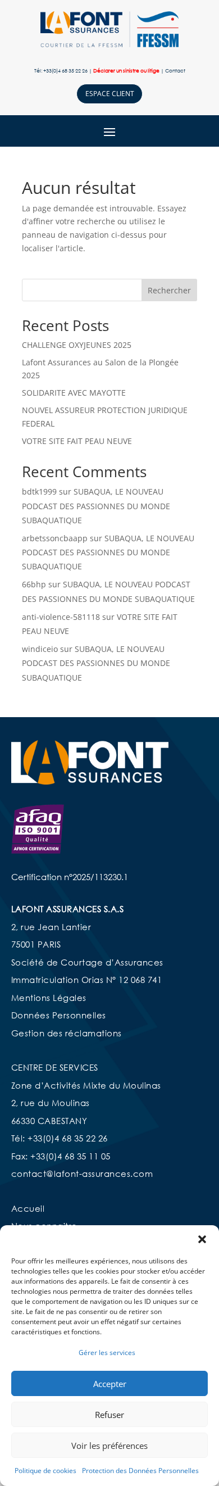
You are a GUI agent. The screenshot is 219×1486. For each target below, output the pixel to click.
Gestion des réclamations (66, 1033)
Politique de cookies (45, 1470)
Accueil (28, 1208)
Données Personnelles (58, 1015)
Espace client (109, 93)
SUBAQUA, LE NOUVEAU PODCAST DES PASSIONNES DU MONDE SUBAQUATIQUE (96, 505)
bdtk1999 (39, 491)
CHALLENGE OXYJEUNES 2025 (76, 344)
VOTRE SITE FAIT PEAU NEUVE (77, 441)
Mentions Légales (48, 998)
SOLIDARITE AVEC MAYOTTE (74, 392)
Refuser (109, 1414)
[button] (202, 1239)
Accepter (109, 1383)
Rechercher (169, 290)
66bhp (34, 584)
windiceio (40, 649)
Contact (175, 70)
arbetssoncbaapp (55, 538)
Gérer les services (107, 1352)
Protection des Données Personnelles (140, 1470)
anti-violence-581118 (61, 616)
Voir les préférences (109, 1445)
